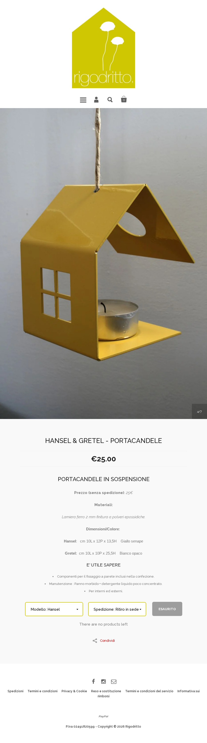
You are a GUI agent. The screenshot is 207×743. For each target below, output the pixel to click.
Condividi (107, 640)
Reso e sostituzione (106, 691)
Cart (123, 99)
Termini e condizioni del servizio (149, 691)
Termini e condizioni (43, 691)
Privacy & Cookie (74, 691)
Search (110, 99)
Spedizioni (15, 691)
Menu (83, 99)
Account (96, 99)
